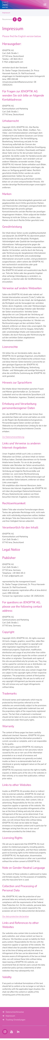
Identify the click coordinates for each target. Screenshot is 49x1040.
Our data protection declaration (15, 916)
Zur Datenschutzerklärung (13, 437)
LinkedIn (19, 19)
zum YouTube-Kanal (5, 1031)
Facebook (15, 19)
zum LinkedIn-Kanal (18, 1031)
